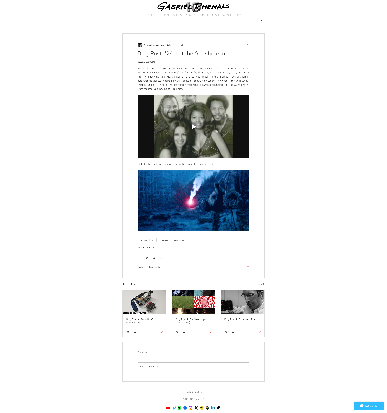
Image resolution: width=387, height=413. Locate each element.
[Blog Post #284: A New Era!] (242, 302)
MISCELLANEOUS (146, 247)
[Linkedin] (213, 408)
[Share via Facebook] (139, 257)
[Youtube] (168, 408)
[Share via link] (161, 257)
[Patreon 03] (218, 408)
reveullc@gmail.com (194, 392)
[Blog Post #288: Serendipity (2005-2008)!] (193, 302)
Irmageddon (163, 240)
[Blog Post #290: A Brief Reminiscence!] (144, 302)
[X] (196, 408)
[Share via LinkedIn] (153, 257)
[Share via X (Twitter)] (146, 257)
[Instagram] (190, 408)
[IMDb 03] (202, 408)
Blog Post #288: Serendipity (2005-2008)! (191, 321)
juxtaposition (179, 240)
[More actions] (247, 45)
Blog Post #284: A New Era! (240, 319)
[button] (162, 15)
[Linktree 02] (179, 408)
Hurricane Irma (146, 240)
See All (261, 284)
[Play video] (193, 126)
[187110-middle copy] (207, 408)
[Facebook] (185, 408)
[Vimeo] (174, 408)
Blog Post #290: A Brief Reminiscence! (139, 321)
